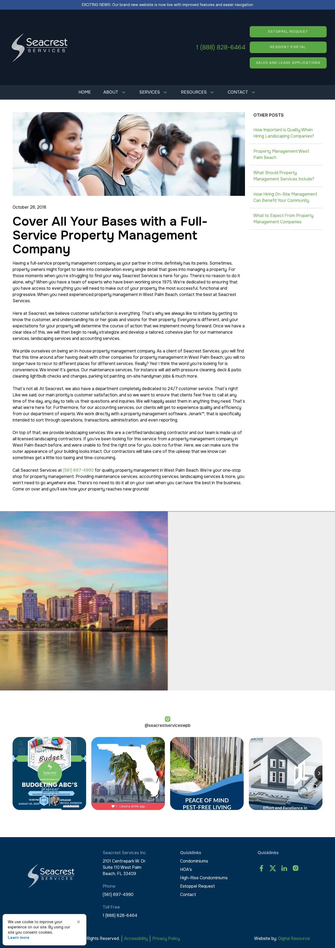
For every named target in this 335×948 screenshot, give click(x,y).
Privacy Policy (166, 938)
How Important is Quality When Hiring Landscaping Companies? (283, 133)
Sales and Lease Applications (288, 63)
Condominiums (194, 861)
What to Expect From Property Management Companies (283, 219)
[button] (115, 92)
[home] (39, 47)
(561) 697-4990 (78, 470)
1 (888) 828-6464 (220, 47)
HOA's (186, 869)
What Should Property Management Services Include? (283, 176)
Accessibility (136, 938)
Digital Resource (294, 938)
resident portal (288, 47)
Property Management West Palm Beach (281, 154)
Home (85, 92)
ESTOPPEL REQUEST (288, 32)
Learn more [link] (18, 937)
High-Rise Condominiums (204, 878)
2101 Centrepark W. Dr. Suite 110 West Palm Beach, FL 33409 (124, 867)
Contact (188, 894)
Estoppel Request (197, 886)
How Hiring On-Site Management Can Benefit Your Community (285, 197)
